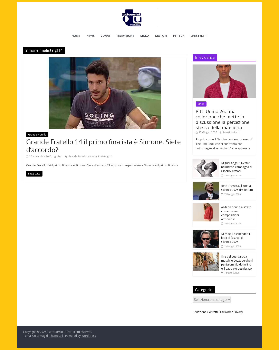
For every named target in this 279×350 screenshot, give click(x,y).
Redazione (199, 312)
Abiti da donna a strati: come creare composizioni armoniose (236, 213)
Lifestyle (197, 36)
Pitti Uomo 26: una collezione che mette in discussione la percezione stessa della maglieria (222, 119)
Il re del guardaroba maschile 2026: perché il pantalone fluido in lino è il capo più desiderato (237, 262)
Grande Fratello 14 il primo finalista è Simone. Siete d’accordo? (103, 145)
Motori (161, 36)
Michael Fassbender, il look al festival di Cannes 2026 (235, 238)
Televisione (125, 36)
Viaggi (105, 36)
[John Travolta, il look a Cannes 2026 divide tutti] (206, 184)
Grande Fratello (37, 134)
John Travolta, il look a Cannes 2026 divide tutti (237, 188)
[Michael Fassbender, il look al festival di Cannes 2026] (206, 232)
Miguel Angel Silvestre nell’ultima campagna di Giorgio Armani (236, 167)
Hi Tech (178, 36)
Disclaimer (226, 312)
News (90, 36)
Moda (144, 36)
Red (60, 156)
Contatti (212, 312)
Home (76, 36)
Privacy (238, 312)
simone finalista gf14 (100, 156)
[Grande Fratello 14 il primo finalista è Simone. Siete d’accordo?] (105, 60)
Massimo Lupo (231, 132)
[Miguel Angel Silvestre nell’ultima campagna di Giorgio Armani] (206, 161)
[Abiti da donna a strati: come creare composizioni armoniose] (206, 205)
